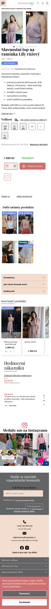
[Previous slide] (4, 27)
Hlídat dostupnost (24, 196)
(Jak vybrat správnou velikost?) (33, 119)
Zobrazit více (7, 113)
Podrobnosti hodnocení (25, 69)
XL (9, 234)
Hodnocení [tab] (9, 291)
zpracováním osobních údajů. (25, 500)
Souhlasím (24, 602)
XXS (23, 234)
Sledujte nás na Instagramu (25, 430)
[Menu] (3, 3)
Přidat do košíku (35, 166)
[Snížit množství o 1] (7, 166)
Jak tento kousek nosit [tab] (15, 284)
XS (28, 234)
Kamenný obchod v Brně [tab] (12, 572)
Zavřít (16, 193)
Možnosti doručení (39, 144)
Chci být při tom (34, 506)
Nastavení (24, 593)
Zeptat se (5, 196)
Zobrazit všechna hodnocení (17, 375)
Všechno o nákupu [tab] (10, 560)
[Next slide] (44, 27)
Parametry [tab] (9, 277)
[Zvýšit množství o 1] (15, 166)
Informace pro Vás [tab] (10, 566)
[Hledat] (37, 3)
